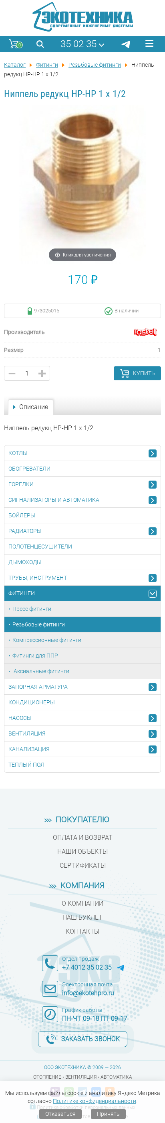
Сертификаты (83, 865)
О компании (82, 903)
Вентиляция (27, 733)
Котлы (18, 453)
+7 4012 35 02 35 (87, 967)
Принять (108, 1114)
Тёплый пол (26, 764)
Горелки (21, 484)
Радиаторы (25, 531)
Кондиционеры (31, 702)
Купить (144, 373)
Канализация (29, 749)
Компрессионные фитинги (46, 640)
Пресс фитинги (31, 609)
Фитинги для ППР (35, 655)
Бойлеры (21, 515)
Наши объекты (82, 851)
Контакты (82, 931)
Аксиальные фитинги (40, 671)
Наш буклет (82, 917)
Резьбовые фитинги (38, 624)
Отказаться (60, 1114)
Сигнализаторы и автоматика (53, 500)
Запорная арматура (38, 687)
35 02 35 (78, 44)
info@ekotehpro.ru (88, 993)
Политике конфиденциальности (94, 1101)
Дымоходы (25, 562)
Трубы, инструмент (37, 577)
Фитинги (21, 593)
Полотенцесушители (40, 546)
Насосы (20, 718)
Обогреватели (29, 468)
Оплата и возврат (83, 837)
